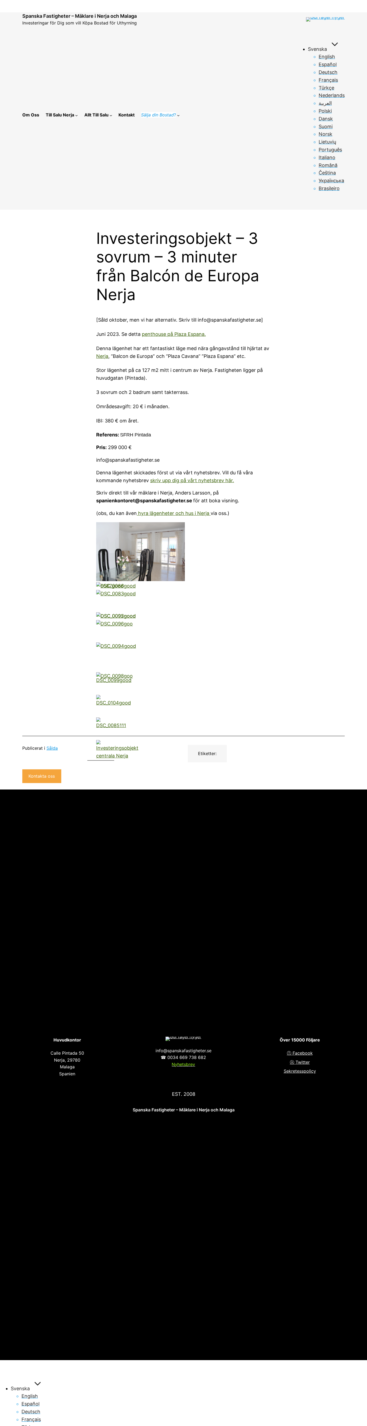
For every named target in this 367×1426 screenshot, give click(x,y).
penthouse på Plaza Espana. (174, 334)
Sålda (52, 748)
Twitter (303, 1062)
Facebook (303, 1053)
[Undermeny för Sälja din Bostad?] (178, 115)
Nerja (102, 356)
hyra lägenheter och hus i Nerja (174, 513)
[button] (141, 553)
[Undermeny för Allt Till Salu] (111, 115)
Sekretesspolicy (300, 1071)
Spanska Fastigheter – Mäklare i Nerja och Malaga (79, 16)
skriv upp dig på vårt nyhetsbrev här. (192, 480)
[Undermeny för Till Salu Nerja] (76, 115)
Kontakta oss (41, 776)
